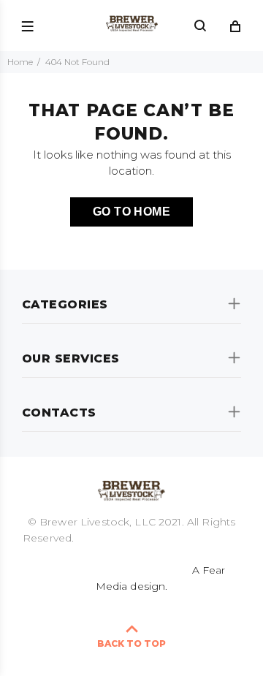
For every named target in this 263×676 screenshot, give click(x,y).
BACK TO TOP (131, 643)
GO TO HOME (132, 211)
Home (20, 61)
